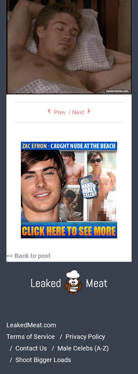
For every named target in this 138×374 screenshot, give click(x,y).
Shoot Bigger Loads (43, 360)
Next (78, 112)
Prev (59, 112)
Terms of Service (30, 336)
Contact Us (31, 348)
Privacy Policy (85, 336)
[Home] (69, 282)
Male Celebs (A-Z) (83, 348)
